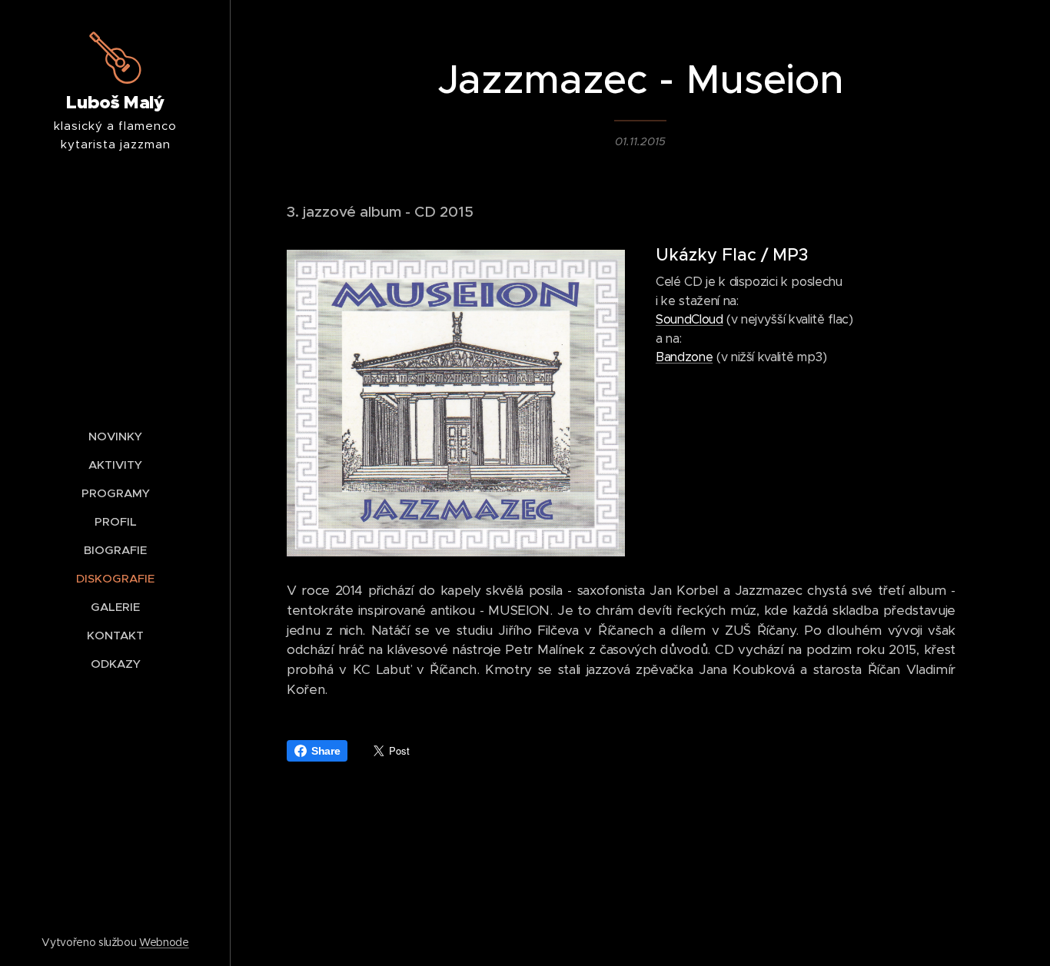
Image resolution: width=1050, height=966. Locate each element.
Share (325, 751)
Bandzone (684, 357)
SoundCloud (689, 319)
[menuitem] (115, 436)
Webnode (164, 942)
